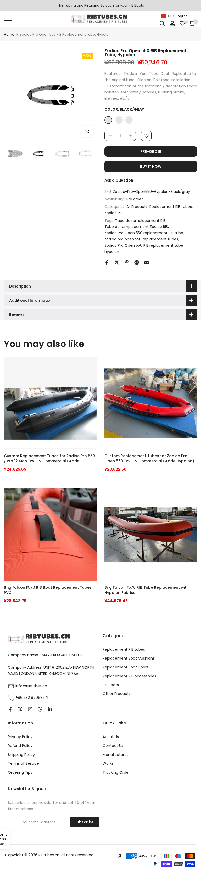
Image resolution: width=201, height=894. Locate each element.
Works (108, 763)
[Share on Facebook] (106, 262)
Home (9, 34)
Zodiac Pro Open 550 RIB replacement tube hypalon (143, 248)
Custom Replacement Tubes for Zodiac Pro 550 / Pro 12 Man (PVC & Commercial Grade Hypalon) (49, 458)
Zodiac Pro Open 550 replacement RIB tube (143, 232)
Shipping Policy (21, 754)
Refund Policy (20, 745)
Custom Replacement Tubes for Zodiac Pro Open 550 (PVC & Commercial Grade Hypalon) (149, 458)
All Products (137, 206)
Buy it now (150, 166)
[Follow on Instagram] (30, 709)
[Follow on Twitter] (20, 709)
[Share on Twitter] (116, 262)
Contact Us (113, 745)
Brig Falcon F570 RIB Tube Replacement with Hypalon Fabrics (146, 590)
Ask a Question (118, 180)
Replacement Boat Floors (125, 667)
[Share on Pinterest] (126, 262)
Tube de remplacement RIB (140, 220)
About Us (111, 736)
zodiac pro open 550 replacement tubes (141, 239)
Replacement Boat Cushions (129, 658)
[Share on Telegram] (136, 262)
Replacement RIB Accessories (129, 676)
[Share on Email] (146, 262)
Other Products (117, 693)
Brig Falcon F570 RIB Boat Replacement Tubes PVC (48, 590)
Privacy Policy (20, 736)
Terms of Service (23, 763)
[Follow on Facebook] (10, 709)
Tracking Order (116, 772)
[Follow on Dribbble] (40, 709)
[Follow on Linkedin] (50, 709)
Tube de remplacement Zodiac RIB (136, 226)
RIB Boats (111, 685)
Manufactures (116, 754)
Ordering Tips (20, 772)
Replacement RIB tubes (170, 206)
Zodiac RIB (113, 213)
